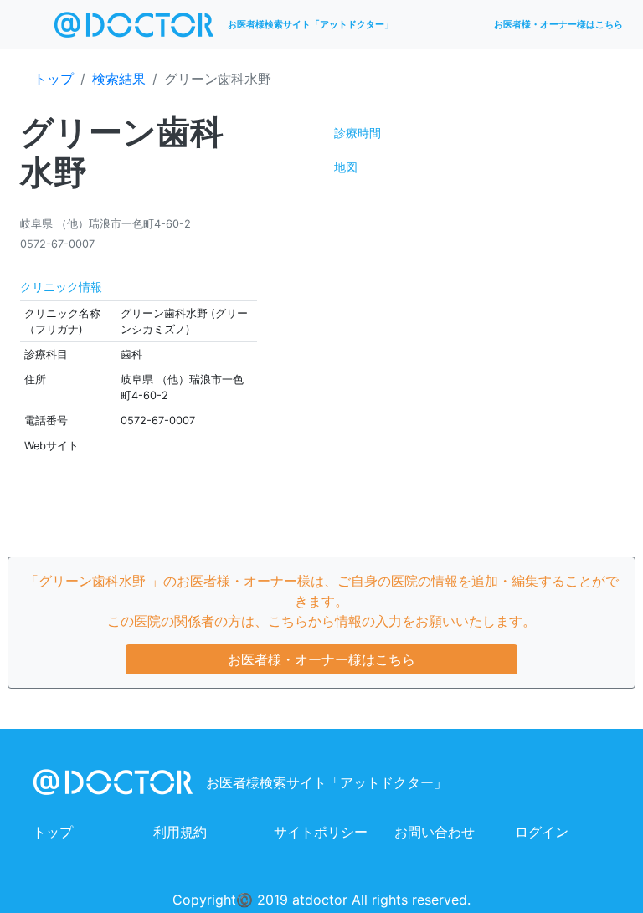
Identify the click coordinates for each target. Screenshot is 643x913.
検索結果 (119, 78)
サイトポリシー (321, 831)
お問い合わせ (434, 831)
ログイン (541, 831)
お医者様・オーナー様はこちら (558, 24)
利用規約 (180, 831)
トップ (53, 78)
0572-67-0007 (57, 244)
